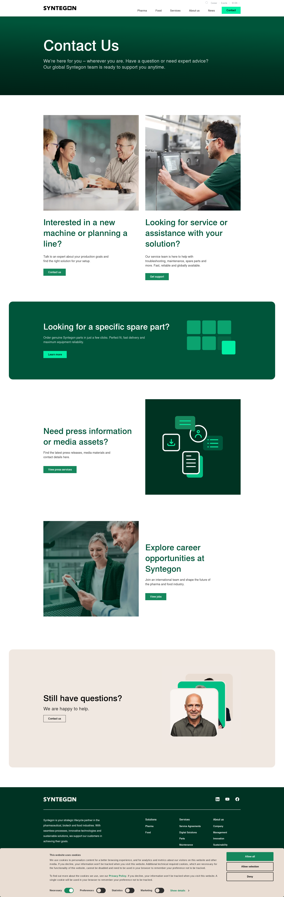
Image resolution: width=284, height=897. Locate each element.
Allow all (250, 856)
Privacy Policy (117, 875)
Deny (250, 876)
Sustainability (220, 844)
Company (218, 826)
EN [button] (235, 3)
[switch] (101, 890)
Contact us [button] (54, 272)
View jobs (156, 596)
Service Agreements (190, 826)
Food (148, 832)
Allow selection (250, 866)
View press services (60, 469)
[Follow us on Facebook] (237, 799)
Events (224, 3)
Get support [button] (157, 276)
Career (214, 3)
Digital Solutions (188, 832)
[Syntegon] (59, 8)
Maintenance (186, 844)
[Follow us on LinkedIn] (217, 799)
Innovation (218, 838)
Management (220, 832)
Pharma (149, 826)
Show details (177, 890)
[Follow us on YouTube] (227, 799)
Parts (182, 838)
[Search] (206, 2)
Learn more (55, 354)
